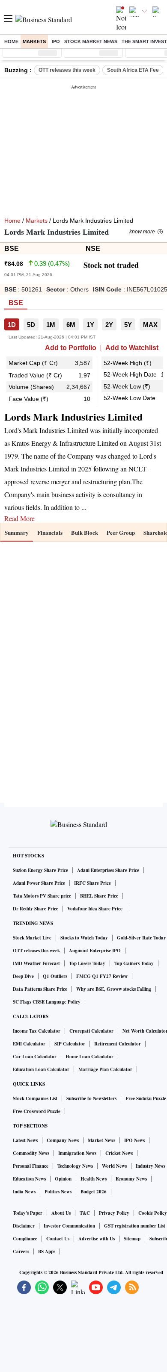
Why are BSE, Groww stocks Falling (113, 989)
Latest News (25, 1140)
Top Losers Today (87, 963)
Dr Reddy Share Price (35, 909)
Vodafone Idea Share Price (94, 909)
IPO (56, 41)
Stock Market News (90, 41)
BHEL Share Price (99, 896)
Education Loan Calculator (41, 1069)
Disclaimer (24, 1226)
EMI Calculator (29, 1044)
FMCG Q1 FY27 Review (102, 976)
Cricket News (119, 1153)
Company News (63, 1140)
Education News (29, 1179)
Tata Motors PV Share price (42, 896)
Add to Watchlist (131, 348)
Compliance (25, 1239)
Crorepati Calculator (91, 1031)
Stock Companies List (35, 1098)
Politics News (58, 1192)
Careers (21, 1251)
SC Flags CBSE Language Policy (47, 1002)
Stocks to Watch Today (84, 938)
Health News (94, 1179)
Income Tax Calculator (36, 1031)
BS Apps (46, 1251)
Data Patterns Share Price (40, 989)
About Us (61, 1213)
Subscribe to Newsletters (91, 1098)
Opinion (63, 1179)
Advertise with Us (96, 1239)
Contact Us (57, 1239)
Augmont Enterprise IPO (95, 951)
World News (114, 1166)
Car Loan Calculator (35, 1057)
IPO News (134, 1140)
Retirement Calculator (117, 1044)
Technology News (75, 1166)
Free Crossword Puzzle (36, 1111)
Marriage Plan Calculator (105, 1069)
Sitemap (132, 1239)
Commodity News (31, 1153)
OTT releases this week (67, 70)
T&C (85, 1213)
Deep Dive (23, 976)
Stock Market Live (32, 938)
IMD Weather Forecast (36, 963)
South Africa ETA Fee (133, 70)
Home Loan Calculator (89, 1057)
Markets (34, 41)
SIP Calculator (69, 1044)
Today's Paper (27, 1213)
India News (24, 1192)
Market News (101, 1140)
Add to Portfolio (70, 348)
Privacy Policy (114, 1213)
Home (11, 41)
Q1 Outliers (55, 976)
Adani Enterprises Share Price (108, 870)
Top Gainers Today (134, 963)
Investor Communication (69, 1226)
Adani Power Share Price (39, 883)
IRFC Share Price (92, 883)
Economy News (131, 1179)
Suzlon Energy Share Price (40, 870)
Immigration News (77, 1153)
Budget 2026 (94, 1192)
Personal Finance (30, 1166)
